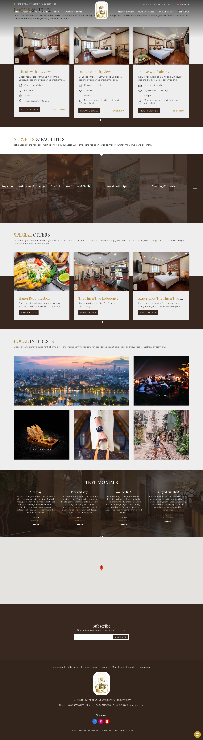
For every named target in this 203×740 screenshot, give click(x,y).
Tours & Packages (146, 12)
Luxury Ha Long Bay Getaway (26, 298)
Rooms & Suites (42, 12)
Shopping (101, 449)
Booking (168, 4)
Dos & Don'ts (161, 449)
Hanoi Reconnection (79, 298)
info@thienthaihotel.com (26, 4)
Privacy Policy (90, 667)
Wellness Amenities (74, 12)
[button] (101, 567)
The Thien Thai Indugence (143, 298)
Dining (57, 12)
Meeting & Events (126, 12)
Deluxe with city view (37, 71)
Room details (31, 110)
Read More (36, 520)
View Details (13, 312)
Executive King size (155, 71)
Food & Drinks (41, 449)
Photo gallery (73, 667)
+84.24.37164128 (102, 705)
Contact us (184, 12)
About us (27, 12)
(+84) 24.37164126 (49, 4)
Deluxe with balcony (95, 71)
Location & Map (108, 667)
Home (16, 12)
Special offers (153, 4)
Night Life (161, 395)
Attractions (71, 395)
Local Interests (166, 12)
